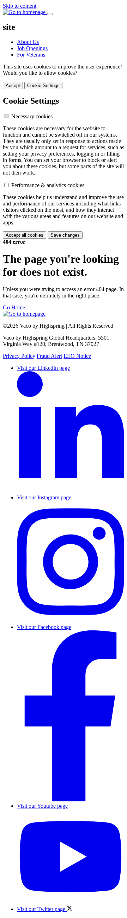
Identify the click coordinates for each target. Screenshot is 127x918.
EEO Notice (77, 356)
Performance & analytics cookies (47, 185)
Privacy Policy (19, 356)
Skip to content (19, 6)
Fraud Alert (49, 356)
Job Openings (32, 48)
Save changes (65, 235)
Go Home (14, 307)
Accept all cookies (24, 235)
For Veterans (31, 55)
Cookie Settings (43, 85)
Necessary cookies (32, 116)
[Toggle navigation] (50, 14)
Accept (13, 85)
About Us (28, 42)
